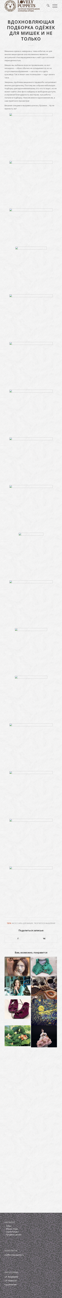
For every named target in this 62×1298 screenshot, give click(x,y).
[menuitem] (46, 6)
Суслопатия (10, 1284)
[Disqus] (31, 1091)
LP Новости (11, 1280)
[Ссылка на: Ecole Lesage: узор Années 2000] (44, 987)
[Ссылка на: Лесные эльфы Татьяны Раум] (18, 966)
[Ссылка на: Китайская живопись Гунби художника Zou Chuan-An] (18, 1035)
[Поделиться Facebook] (18, 938)
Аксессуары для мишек (22, 923)
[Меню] (53, 6)
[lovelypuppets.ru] (26, 6)
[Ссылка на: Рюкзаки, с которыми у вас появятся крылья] (18, 986)
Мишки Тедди (12, 1229)
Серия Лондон (12, 1232)
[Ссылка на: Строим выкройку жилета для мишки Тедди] (44, 966)
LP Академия (11, 1276)
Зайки (8, 1226)
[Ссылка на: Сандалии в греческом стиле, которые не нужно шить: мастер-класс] (18, 1009)
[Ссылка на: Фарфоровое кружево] (44, 1036)
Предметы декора (13, 1234)
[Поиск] (46, 6)
